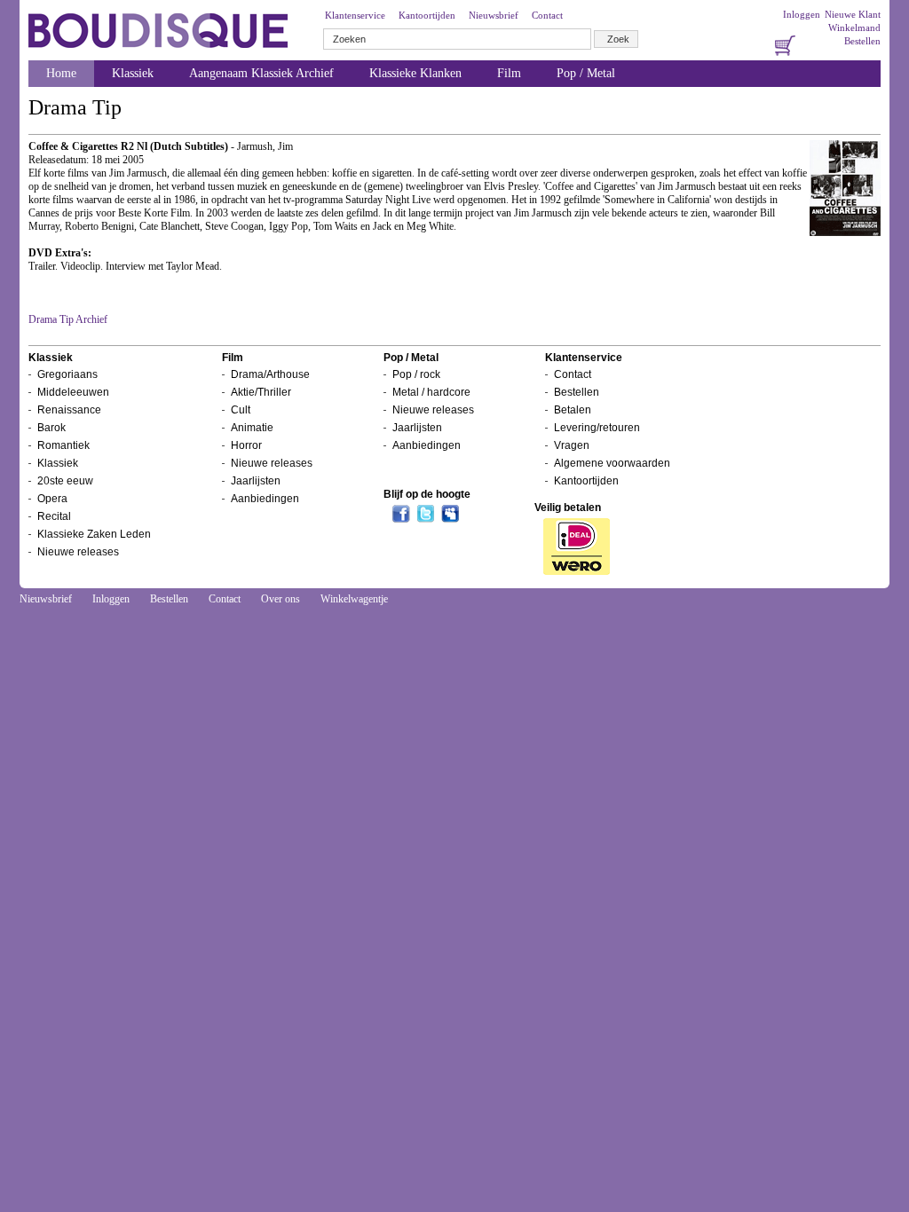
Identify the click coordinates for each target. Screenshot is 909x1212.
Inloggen (801, 14)
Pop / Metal (586, 73)
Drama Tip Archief (67, 319)
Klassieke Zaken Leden (94, 534)
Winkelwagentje (354, 599)
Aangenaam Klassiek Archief (261, 73)
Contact (547, 15)
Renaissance (69, 410)
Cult (240, 410)
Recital (54, 516)
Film (509, 73)
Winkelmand (854, 27)
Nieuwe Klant (853, 14)
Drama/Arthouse (270, 374)
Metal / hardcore (431, 392)
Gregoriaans (67, 374)
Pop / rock (416, 374)
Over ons (280, 599)
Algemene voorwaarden (612, 463)
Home (61, 73)
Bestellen (862, 40)
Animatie (252, 427)
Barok (51, 427)
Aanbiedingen (265, 498)
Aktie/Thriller (261, 392)
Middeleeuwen (73, 392)
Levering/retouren (597, 427)
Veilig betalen (567, 507)
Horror (246, 445)
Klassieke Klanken (415, 73)
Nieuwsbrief (493, 15)
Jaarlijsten (256, 481)
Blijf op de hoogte (426, 494)
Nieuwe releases (78, 552)
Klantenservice (355, 15)
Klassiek (133, 73)
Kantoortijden (427, 15)
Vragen (571, 445)
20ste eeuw (65, 481)
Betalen (572, 410)
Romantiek (63, 445)
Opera (52, 498)
